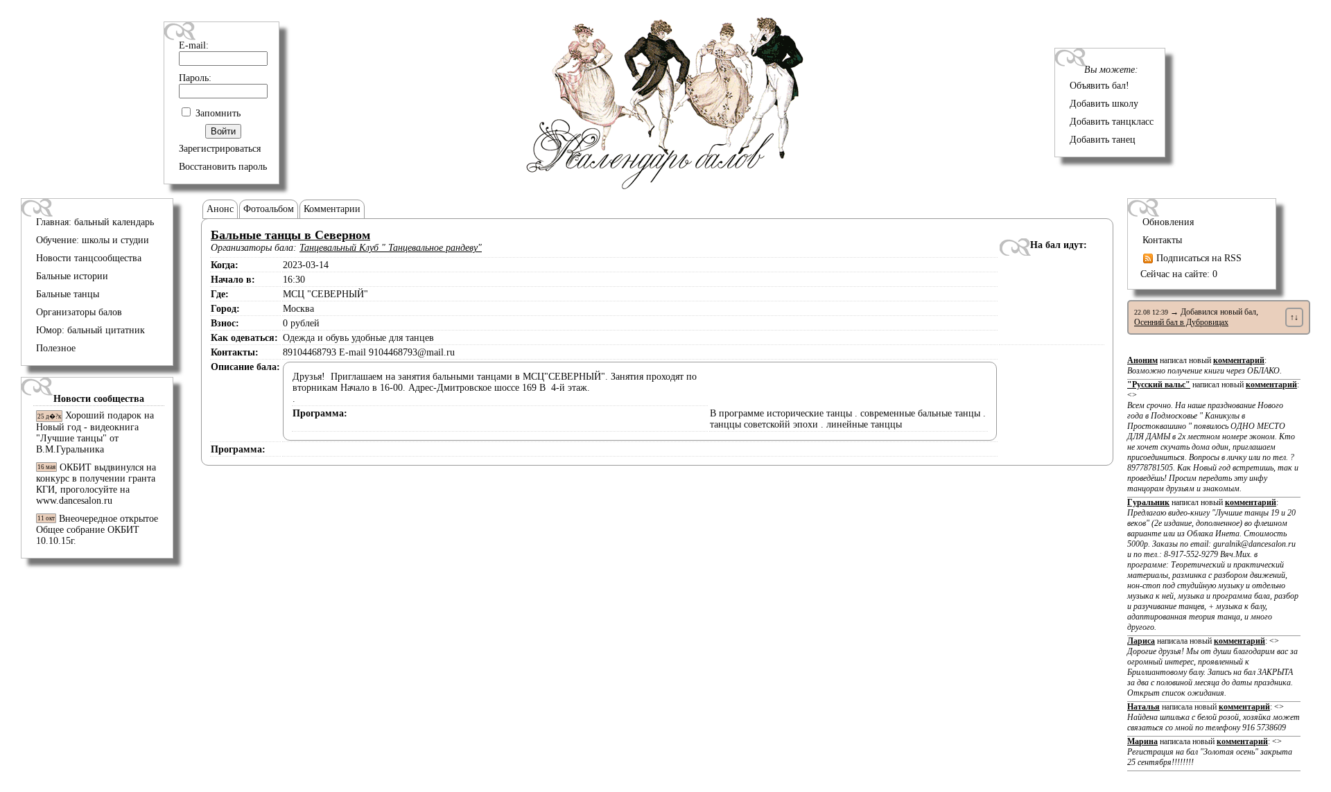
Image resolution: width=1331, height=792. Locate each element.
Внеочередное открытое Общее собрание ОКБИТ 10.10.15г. (97, 529)
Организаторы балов (79, 312)
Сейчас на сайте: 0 (1178, 274)
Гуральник (1148, 502)
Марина (1142, 741)
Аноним (1142, 360)
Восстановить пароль (223, 166)
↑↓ (1294, 317)
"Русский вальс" (1158, 384)
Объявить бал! (1099, 85)
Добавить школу (1104, 103)
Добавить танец (1103, 139)
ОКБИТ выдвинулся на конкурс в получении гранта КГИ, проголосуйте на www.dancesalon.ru (96, 484)
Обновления (1168, 222)
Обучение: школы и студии (92, 240)
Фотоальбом (268, 209)
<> (1212, 441)
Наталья (1143, 707)
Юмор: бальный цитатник (90, 330)
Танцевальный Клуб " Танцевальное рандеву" (390, 248)
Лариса (1141, 641)
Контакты (1162, 240)
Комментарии (332, 209)
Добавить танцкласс (1112, 121)
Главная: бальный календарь (95, 222)
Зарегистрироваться (220, 148)
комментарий (1238, 360)
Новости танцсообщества (88, 258)
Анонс (220, 209)
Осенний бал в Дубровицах (1181, 322)
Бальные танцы (67, 294)
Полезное (56, 348)
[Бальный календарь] (665, 186)
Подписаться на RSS (1198, 258)
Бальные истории (72, 276)
